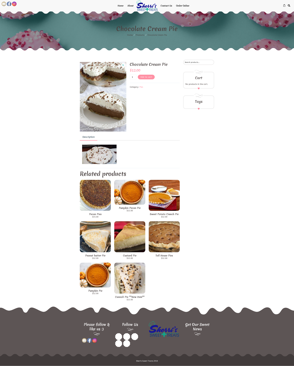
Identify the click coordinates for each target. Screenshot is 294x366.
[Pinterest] (126, 336)
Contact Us (166, 5)
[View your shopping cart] (284, 5)
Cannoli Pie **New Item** (129, 297)
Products (141, 35)
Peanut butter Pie (95, 255)
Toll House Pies (164, 255)
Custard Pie (129, 255)
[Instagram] (118, 343)
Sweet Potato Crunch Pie (164, 214)
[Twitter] (134, 336)
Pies (141, 87)
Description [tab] (88, 137)
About (130, 5)
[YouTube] (126, 343)
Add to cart (146, 77)
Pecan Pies (95, 214)
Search (210, 62)
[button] (123, 65)
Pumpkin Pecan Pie (130, 208)
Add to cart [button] (95, 208)
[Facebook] (118, 336)
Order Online (182, 5)
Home (120, 5)
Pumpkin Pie (95, 290)
